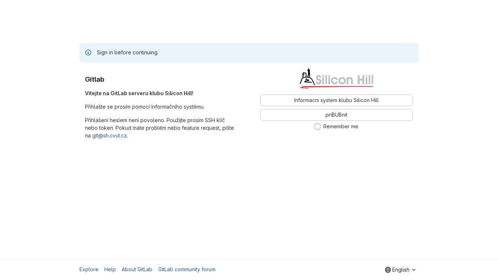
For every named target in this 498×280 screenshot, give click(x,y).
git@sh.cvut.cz (109, 135)
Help (110, 269)
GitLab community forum (186, 269)
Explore (88, 269)
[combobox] (400, 269)
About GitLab (137, 269)
